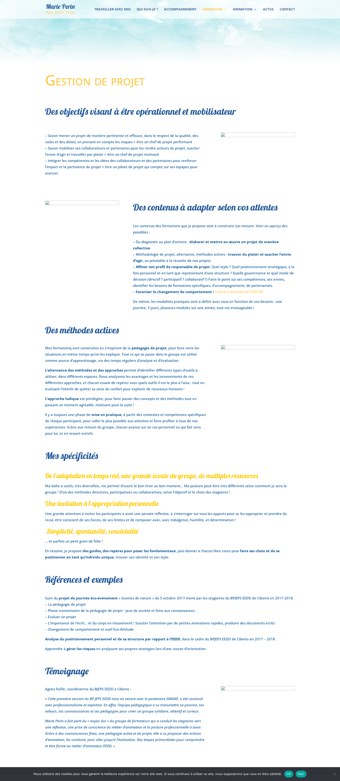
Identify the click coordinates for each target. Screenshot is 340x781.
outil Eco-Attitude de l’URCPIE (239, 291)
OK (289, 774)
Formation (212, 9)
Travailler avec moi (112, 9)
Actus (268, 9)
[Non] (334, 774)
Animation (242, 9)
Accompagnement (180, 9)
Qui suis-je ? (147, 9)
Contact (287, 9)
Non (301, 774)
